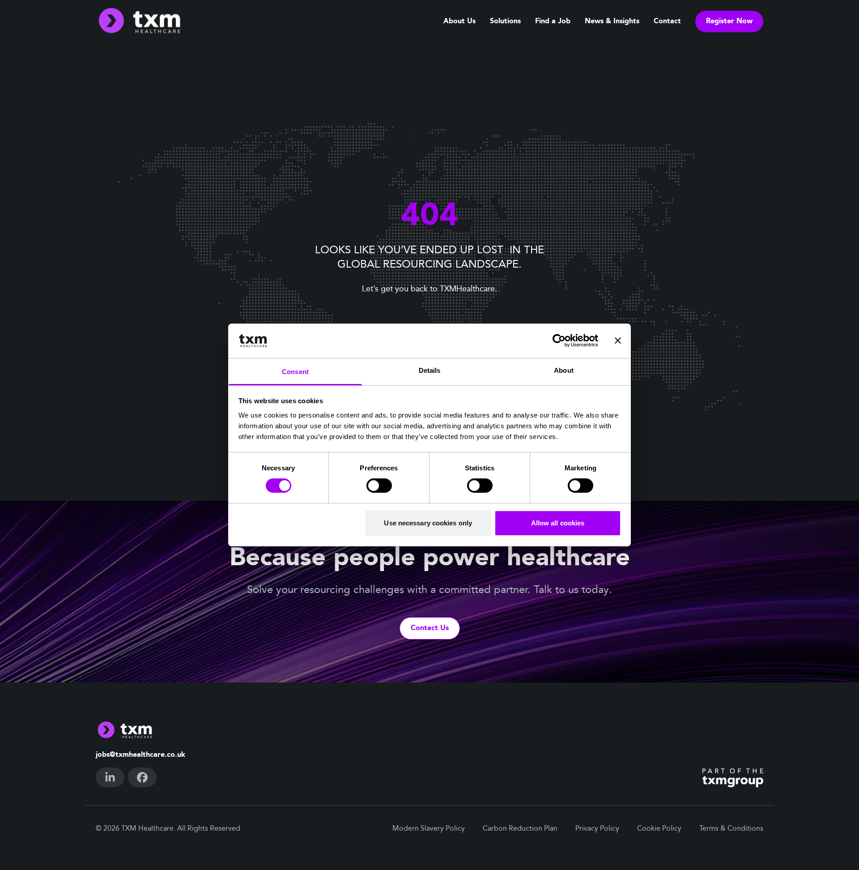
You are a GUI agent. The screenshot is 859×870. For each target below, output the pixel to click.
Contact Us (430, 628)
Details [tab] (430, 370)
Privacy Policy (597, 828)
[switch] (379, 485)
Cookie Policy (659, 828)
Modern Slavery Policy (428, 828)
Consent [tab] (295, 371)
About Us (459, 21)
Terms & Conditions (731, 828)
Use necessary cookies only (428, 523)
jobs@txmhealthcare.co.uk (140, 755)
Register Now (729, 21)
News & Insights (612, 21)
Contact (667, 21)
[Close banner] (618, 340)
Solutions (505, 21)
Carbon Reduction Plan (520, 828)
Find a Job (552, 21)
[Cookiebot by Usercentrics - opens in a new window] (559, 340)
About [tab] (564, 370)
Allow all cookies (558, 523)
